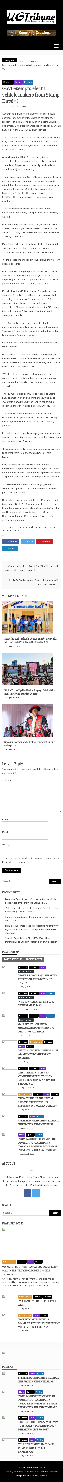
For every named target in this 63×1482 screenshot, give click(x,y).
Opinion (30, 1135)
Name (6, 819)
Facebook (11, 541)
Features (34, 967)
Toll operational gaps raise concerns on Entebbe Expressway (36, 1447)
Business (8, 82)
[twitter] (36, 1193)
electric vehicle (11, 527)
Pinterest (45, 541)
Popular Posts (13, 959)
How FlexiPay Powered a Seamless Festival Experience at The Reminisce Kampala (39, 1323)
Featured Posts (13, 1223)
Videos (30, 1046)
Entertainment (36, 1042)
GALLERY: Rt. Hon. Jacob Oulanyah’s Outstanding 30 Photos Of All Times (36, 1028)
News (18, 82)
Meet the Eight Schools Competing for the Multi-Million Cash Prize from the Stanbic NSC (30, 640)
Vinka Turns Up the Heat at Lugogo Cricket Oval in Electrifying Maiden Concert (30, 692)
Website (6, 845)
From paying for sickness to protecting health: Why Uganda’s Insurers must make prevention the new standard (32, 929)
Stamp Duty (14, 530)
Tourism (47, 1297)
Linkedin (10, 548)
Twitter (28, 541)
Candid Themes (38, 1475)
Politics (28, 82)
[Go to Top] (59, 1479)
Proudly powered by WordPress (22, 1471)
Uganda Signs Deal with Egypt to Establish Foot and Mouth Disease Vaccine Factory (38, 1425)
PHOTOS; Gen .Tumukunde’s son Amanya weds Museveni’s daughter (38, 1054)
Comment (8, 780)
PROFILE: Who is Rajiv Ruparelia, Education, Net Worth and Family (38, 979)
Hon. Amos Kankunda (28, 527)
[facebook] (27, 1193)
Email (5, 832)
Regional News (26, 971)
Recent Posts (34, 959)
